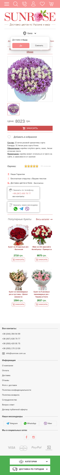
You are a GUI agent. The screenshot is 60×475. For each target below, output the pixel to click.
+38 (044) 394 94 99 (11, 334)
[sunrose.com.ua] (26, 437)
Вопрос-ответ (8, 404)
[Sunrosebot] (21, 209)
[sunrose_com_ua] (27, 209)
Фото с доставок (9, 385)
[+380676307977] (15, 209)
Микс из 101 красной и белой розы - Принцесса (42, 248)
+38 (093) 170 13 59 (11, 348)
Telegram (13, 423)
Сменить (39, 45)
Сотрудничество (9, 400)
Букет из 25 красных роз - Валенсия (18, 248)
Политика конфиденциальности (16, 390)
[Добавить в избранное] (9, 137)
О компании (7, 365)
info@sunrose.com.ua (16, 353)
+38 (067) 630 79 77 (11, 338)
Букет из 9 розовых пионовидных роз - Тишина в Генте (42, 294)
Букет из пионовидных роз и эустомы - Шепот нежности (18, 294)
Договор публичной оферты (14, 409)
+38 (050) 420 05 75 (11, 343)
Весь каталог (42, 219)
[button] (15, 4)
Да (21, 45)
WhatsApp (31, 423)
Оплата (5, 370)
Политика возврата (10, 395)
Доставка (6, 375)
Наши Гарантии (18, 174)
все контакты (18, 196)
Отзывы (5, 380)
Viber (49, 423)
